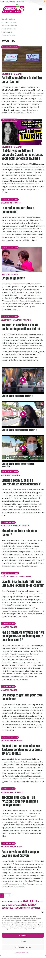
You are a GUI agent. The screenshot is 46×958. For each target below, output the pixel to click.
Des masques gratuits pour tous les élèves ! (22, 697)
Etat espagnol (32, 908)
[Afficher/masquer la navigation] (41, 9)
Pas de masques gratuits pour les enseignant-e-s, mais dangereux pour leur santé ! (23, 636)
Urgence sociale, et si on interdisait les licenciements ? (21, 482)
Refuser (23, 941)
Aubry (18, 901)
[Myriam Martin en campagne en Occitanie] (23, 414)
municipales (16, 740)
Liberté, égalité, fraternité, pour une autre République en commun (23, 583)
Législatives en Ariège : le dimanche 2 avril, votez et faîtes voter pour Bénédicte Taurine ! (22, 154)
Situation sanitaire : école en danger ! (20, 533)
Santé (26, 526)
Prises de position (7, 32)
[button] (42, 912)
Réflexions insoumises (9, 35)
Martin (18, 74)
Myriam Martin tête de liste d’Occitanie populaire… (18, 465)
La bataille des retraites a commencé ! (18, 210)
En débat (30, 905)
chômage (6, 475)
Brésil (5, 905)
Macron (18, 320)
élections (7, 74)
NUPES (15, 274)
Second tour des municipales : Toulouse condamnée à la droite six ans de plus (22, 750)
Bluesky (12, 1)
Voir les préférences (23, 947)
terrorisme (25, 576)
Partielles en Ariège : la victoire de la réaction (22, 79)
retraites (16, 203)
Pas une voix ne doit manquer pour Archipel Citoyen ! (20, 853)
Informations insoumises (10, 25)
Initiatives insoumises (9, 29)
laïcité (5, 576)
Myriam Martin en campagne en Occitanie (19, 429)
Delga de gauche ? (13, 278)
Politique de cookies (22, 953)
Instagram (20, 1)
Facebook (4, 1)
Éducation (7, 526)
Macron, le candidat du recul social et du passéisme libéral (21, 327)
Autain (31, 901)
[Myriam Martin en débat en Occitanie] (23, 380)
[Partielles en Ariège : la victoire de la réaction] (22, 59)
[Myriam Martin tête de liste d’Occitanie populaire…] (23, 448)
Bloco (40, 902)
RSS (44, 1)
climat (12, 905)
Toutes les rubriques (8, 19)
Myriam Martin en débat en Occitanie (17, 395)
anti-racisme (8, 902)
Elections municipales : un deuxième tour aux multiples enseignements (20, 801)
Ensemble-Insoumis (13, 908)
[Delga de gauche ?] (22, 260)
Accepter (23, 935)
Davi (19, 905)
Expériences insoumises (9, 22)
